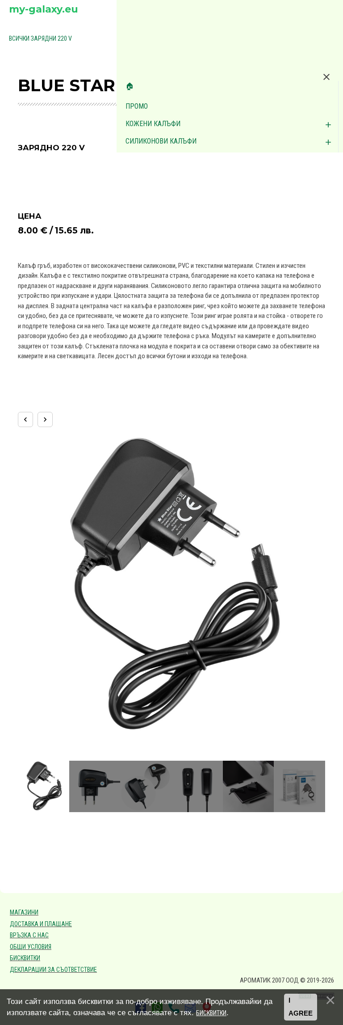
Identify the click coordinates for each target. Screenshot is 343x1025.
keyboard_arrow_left (25, 419)
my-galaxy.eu (43, 9)
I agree (301, 1007)
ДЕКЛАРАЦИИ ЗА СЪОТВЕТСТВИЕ (53, 969)
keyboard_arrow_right (45, 419)
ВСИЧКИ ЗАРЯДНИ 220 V (40, 38)
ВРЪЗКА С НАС (29, 935)
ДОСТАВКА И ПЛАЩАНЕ (41, 924)
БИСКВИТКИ (25, 957)
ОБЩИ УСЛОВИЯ (30, 946)
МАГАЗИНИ (24, 912)
